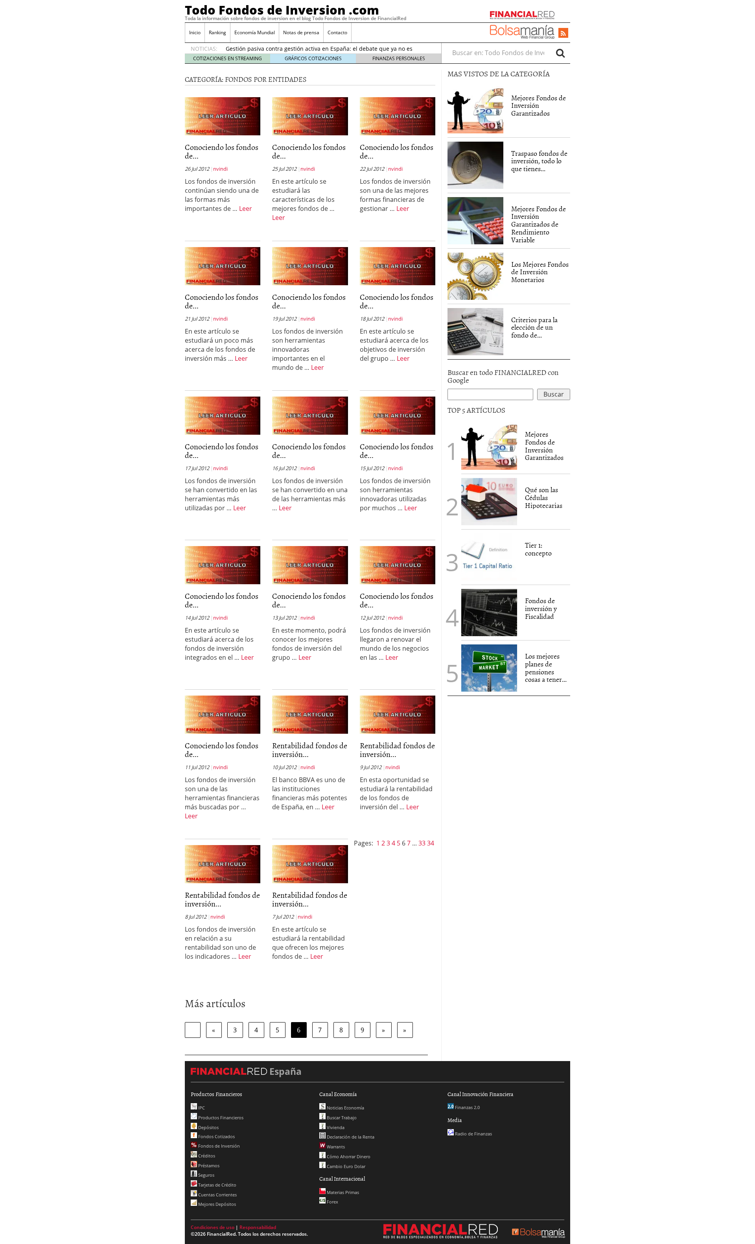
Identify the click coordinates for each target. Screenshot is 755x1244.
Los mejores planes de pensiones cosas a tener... (546, 668)
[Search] (560, 52)
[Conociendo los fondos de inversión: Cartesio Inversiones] (397, 115)
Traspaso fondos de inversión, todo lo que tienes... (539, 161)
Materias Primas (342, 1192)
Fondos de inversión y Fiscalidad (541, 608)
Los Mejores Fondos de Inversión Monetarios (540, 272)
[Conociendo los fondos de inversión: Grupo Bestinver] (310, 564)
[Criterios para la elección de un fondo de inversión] (475, 331)
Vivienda (335, 1127)
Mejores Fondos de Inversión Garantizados (538, 105)
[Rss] (563, 33)
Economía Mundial (254, 32)
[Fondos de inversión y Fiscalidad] (489, 612)
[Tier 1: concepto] (489, 556)
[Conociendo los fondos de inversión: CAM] (222, 265)
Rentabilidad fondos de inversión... (309, 749)
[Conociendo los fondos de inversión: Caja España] (397, 265)
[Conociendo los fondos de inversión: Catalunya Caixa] (310, 115)
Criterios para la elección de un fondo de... (534, 327)
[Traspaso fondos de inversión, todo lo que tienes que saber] (475, 165)
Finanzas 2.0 (467, 1107)
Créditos (206, 1156)
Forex (332, 1202)
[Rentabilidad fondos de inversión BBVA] (310, 714)
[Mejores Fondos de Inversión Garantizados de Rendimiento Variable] (475, 220)
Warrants (335, 1147)
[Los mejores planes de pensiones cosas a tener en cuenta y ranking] (489, 668)
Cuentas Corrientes (217, 1195)
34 (430, 843)
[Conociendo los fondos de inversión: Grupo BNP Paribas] (397, 564)
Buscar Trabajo (341, 1117)
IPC (201, 1108)
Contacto (337, 32)
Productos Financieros (220, 1117)
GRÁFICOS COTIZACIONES (313, 58)
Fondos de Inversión (218, 1146)
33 (422, 843)
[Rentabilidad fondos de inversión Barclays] (222, 863)
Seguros (205, 1175)
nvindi (220, 168)
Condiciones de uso (212, 1227)
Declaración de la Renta (350, 1137)
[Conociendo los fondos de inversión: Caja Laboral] (310, 265)
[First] (193, 1030)
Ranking (217, 32)
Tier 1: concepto (538, 549)
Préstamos (208, 1165)
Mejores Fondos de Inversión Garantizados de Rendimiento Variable (538, 224)
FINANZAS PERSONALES (398, 58)
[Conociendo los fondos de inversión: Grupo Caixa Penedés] (310, 415)
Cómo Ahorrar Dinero (348, 1156)
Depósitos (208, 1127)
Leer (245, 208)
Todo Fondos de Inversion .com (282, 10)
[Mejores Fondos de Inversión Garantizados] (475, 109)
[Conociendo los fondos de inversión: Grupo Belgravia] (222, 714)
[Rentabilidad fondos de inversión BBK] (397, 714)
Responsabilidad (257, 1227)
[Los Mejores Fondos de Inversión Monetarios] (475, 276)
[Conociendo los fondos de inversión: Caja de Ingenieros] (222, 415)
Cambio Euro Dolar (345, 1166)
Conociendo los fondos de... (221, 151)
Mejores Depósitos (216, 1204)
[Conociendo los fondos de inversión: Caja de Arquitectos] (397, 415)
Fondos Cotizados (216, 1136)
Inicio (195, 32)
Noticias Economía (345, 1108)
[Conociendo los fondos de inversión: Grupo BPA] (222, 564)
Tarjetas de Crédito (216, 1185)
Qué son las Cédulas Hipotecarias (543, 497)
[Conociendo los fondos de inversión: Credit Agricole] (222, 115)
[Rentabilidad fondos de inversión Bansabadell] (310, 863)
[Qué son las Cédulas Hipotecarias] (489, 500)
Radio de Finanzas (473, 1134)
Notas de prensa (301, 32)
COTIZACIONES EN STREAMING (227, 58)
